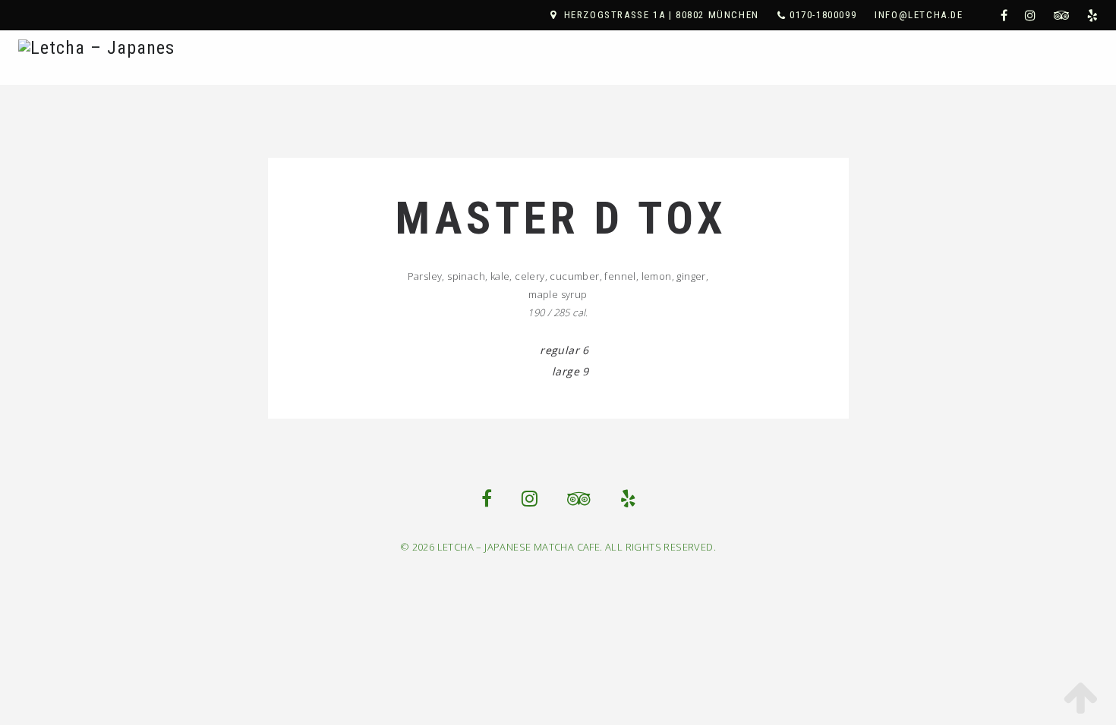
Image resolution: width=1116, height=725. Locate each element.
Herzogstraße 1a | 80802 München (661, 14)
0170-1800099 (823, 14)
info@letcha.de (919, 14)
